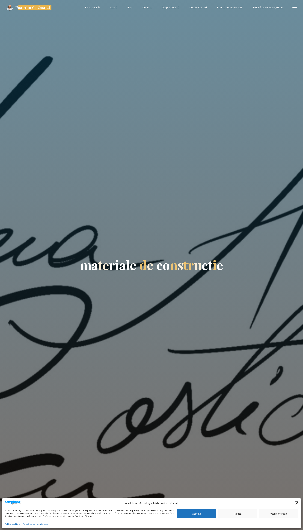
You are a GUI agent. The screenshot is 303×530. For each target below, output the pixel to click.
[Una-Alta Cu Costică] (9, 7)
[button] (296, 503)
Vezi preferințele (278, 513)
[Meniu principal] (294, 7)
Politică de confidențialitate (35, 524)
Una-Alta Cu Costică (32, 7)
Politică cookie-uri (13, 524)
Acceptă (196, 513)
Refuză (237, 513)
